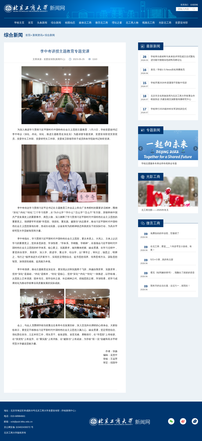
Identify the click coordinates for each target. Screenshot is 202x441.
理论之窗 (117, 22)
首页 (30, 22)
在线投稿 (194, 5)
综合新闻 (56, 22)
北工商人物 (132, 22)
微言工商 (153, 223)
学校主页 (19, 22)
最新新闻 (153, 46)
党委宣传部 (181, 22)
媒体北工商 (85, 22)
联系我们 (184, 5)
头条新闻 (42, 22)
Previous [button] (140, 148)
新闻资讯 (38, 35)
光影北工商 (165, 22)
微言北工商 (101, 22)
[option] (168, 148)
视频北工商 (148, 22)
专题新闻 (153, 130)
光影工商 (153, 177)
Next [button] (195, 148)
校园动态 (70, 22)
